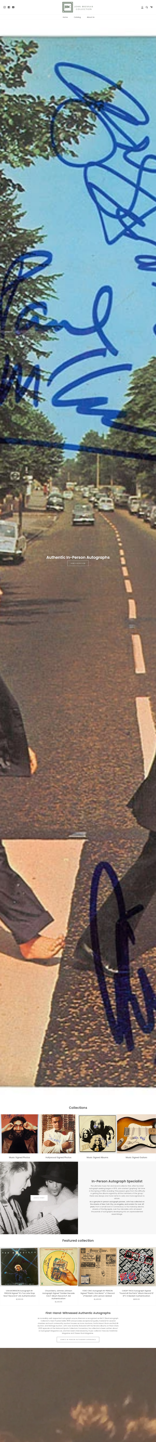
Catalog (77, 17)
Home (65, 17)
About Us (90, 17)
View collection (78, 563)
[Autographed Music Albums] (97, 1133)
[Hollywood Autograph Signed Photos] (58, 1133)
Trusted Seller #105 (63, 1321)
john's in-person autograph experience (78, 1339)
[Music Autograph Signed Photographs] (19, 1133)
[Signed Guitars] (136, 1133)
